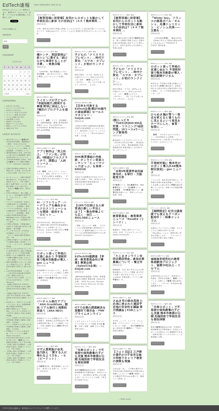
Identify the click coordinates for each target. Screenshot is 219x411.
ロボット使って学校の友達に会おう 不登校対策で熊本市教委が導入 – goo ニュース (52, 258)
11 (4, 80)
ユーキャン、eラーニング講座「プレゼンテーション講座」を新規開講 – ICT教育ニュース (18, 148)
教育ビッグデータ (13, 126)
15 (21, 80)
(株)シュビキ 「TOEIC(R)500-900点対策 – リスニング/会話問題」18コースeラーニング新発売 (128, 126)
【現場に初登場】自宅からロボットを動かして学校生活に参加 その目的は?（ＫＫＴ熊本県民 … (70, 19)
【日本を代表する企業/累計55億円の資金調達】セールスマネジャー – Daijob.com (90, 112)
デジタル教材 (11, 117)
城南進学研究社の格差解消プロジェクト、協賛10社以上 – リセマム (166, 263)
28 (17, 89)
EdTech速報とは (9, 29)
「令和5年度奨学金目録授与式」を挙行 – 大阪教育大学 (128, 174)
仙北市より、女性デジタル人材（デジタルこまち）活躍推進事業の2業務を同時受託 (18, 304)
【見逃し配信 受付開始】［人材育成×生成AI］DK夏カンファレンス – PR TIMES (18, 347)
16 (25, 80)
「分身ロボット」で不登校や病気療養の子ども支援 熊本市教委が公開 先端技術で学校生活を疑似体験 (166, 313)
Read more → (43, 40)
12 (9, 80)
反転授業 (9, 119)
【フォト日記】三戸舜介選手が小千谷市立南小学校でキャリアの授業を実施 (127, 356)
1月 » (28, 94)
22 (21, 85)
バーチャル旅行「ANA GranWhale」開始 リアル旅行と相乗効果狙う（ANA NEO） (52, 306)
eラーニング (11, 108)
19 (9, 85)
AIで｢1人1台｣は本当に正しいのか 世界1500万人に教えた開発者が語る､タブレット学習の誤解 (19, 251)
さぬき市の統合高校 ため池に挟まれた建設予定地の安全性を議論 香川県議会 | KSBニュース (128, 307)
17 (29, 80)
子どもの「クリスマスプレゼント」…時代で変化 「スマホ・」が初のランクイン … (90, 61)
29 (21, 89)
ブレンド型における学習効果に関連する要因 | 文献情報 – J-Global (19, 320)
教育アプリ (10, 124)
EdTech (9, 106)
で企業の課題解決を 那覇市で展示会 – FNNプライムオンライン (90, 310)
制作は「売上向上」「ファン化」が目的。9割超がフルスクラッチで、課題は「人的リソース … (52, 157)
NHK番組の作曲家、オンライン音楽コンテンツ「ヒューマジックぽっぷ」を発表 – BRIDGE (90, 163)
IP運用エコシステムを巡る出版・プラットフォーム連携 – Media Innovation (17, 333)
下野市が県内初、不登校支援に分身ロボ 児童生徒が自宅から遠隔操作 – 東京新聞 (18, 226)
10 (29, 76)
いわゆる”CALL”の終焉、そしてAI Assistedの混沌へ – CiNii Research (18, 280)
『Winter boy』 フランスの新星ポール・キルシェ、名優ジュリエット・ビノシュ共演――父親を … (166, 24)
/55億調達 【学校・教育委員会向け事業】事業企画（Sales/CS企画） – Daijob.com (89, 263)
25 (5, 89)
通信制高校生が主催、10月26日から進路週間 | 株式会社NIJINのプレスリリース (18, 155)
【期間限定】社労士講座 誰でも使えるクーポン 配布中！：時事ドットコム (166, 215)
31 (29, 89)
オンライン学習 (12, 113)
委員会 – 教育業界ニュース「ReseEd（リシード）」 (128, 219)
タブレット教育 (12, 115)
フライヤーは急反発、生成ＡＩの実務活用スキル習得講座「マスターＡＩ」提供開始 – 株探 (18, 204)
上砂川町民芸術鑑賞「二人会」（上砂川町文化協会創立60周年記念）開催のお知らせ (18, 273)
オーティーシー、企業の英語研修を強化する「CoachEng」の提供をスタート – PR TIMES (18, 180)
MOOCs (9, 110)
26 (9, 89)
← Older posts (124, 399)
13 (13, 80)
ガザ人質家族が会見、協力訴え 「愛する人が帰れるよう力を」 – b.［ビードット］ (52, 354)
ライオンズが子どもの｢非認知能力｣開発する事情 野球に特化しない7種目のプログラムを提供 (52, 106)
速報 (8, 128)
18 (5, 85)
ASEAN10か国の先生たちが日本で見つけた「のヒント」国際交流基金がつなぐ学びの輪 (18, 340)
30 (25, 89)
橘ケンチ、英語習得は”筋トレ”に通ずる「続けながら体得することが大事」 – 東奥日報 (52, 59)
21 (17, 85)
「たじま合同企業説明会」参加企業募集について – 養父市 (128, 259)
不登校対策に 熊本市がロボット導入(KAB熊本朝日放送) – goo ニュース (166, 167)
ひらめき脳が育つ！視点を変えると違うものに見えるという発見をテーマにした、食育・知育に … (165, 120)
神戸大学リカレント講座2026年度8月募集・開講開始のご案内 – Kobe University (18, 142)
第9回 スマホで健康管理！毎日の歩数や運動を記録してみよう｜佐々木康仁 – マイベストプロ (18, 258)
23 (25, 85)
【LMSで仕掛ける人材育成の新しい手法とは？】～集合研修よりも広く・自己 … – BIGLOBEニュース (89, 211)
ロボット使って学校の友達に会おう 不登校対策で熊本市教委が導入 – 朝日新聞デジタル (166, 71)
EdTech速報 (16, 5)
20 (13, 85)
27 (13, 89)
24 (29, 85)
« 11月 (6, 94)
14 (17, 80)
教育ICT (9, 122)
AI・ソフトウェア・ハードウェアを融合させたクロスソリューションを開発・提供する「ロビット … (52, 208)
